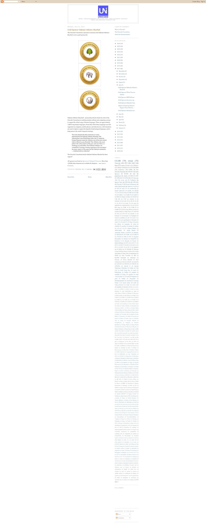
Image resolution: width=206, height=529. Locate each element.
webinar (136, 226)
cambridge (134, 427)
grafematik (134, 448)
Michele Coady (127, 360)
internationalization (119, 280)
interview (117, 456)
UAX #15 (118, 404)
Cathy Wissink (125, 306)
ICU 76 (116, 337)
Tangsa (123, 398)
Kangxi (116, 347)
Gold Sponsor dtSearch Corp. (126, 103)
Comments (120, 518)
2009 (118, 151)
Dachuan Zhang (135, 308)
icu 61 (135, 452)
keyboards (128, 456)
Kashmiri (123, 347)
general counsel (120, 448)
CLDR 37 (120, 195)
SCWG (116, 387)
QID (137, 381)
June (120, 114)
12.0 (135, 205)
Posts (119, 514)
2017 (118, 68)
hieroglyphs (117, 452)
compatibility (133, 431)
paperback (118, 176)
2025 (118, 46)
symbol (116, 475)
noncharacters (118, 461)
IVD (131, 176)
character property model (120, 429)
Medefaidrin (119, 360)
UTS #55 (129, 410)
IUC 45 (129, 247)
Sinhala (121, 391)
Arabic (126, 176)
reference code (118, 467)
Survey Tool (118, 182)
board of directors (131, 184)
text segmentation (134, 475)
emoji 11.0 (117, 222)
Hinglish (121, 329)
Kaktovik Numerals (132, 345)
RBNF (123, 383)
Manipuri (123, 358)
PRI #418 (136, 377)
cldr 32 (129, 218)
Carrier (118, 306)
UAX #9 (134, 197)
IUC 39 (122, 339)
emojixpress (127, 442)
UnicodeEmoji (120, 417)
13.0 (118, 228)
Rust (129, 197)
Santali (123, 389)
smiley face (133, 469)
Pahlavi (126, 379)
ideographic (133, 278)
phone (121, 463)
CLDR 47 (134, 299)
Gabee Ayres (129, 318)
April (120, 120)
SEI (118, 188)
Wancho (123, 419)
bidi (134, 174)
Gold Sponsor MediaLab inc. (126, 110)
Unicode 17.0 (134, 412)
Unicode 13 (127, 216)
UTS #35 (117, 410)
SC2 (136, 385)
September (122, 79)
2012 (118, 143)
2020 (118, 60)
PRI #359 (135, 375)
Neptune (131, 366)
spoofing (124, 226)
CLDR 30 (136, 234)
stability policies (119, 473)
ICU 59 (124, 331)
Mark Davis (128, 211)
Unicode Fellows (119, 414)
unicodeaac (133, 477)
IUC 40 (127, 339)
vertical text (125, 205)
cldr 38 (126, 201)
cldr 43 (117, 186)
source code (135, 285)
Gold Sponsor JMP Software (126, 97)
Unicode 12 (133, 199)
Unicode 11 (133, 213)
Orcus (117, 375)
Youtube (135, 421)
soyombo (117, 471)
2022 (118, 55)
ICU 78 (122, 337)
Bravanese (136, 293)
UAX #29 (136, 211)
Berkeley (136, 232)
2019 (118, 63)
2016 (118, 131)
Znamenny (126, 423)
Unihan (131, 268)
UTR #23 (135, 408)
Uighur (135, 410)
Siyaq (126, 391)
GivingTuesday (118, 322)
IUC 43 (123, 247)
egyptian (131, 274)
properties (127, 224)
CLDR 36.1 (127, 299)
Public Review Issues (129, 381)
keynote (136, 222)
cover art (124, 180)
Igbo (116, 341)
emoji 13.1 (122, 276)
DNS (128, 308)
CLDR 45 (133, 207)
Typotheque (129, 402)
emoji (130, 160)
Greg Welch (129, 209)
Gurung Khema (125, 324)
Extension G (118, 241)
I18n (135, 209)
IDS (137, 337)
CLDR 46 (117, 209)
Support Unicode (132, 394)
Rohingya (125, 385)
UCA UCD (131, 404)
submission (127, 473)
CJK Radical (127, 295)
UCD (137, 404)
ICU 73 (117, 245)
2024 (118, 49)
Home (90, 177)
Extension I (122, 316)
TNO (129, 396)
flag (137, 444)
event (128, 276)
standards (119, 287)
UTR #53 (134, 264)
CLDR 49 (123, 301)
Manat (117, 358)
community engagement (120, 431)
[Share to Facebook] (103, 169)
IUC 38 (129, 245)
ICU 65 (116, 333)
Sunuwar (117, 259)
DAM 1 (122, 308)
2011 (118, 145)
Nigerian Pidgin (128, 368)
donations (131, 438)
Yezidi (128, 421)
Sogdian (131, 391)
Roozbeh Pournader (120, 257)
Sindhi (116, 391)
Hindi (116, 329)
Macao (116, 356)
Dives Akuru (135, 310)
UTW (124, 199)
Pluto (121, 381)
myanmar (134, 459)
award (134, 270)
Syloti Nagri (123, 396)
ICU (126, 163)
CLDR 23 (134, 295)
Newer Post (71, 177)
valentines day (118, 479)
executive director (119, 444)
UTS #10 (127, 182)
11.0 (131, 205)
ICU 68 (133, 333)
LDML (131, 170)
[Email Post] (94, 169)
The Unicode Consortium (122, 32)
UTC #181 (121, 408)
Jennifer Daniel (119, 211)
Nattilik (133, 364)
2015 (118, 134)
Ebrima (128, 312)
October (121, 77)
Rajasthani (130, 383)
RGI (135, 255)
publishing (126, 465)
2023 (118, 52)
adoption (134, 216)
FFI (123, 209)
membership (133, 188)
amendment (117, 425)
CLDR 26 (130, 192)
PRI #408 (130, 377)
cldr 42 (121, 203)
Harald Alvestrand (120, 326)
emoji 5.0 (125, 222)
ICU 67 (127, 333)
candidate (117, 274)
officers (119, 224)
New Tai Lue (119, 368)
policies (136, 463)
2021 (118, 57)
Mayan (123, 197)
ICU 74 (130, 335)
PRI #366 (123, 377)
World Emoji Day (125, 270)
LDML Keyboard (121, 352)
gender (127, 446)
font (117, 446)
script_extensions (119, 285)
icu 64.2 (117, 454)
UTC (137, 176)
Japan (116, 343)
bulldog (126, 272)
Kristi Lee (121, 249)
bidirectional (118, 272)
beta (116, 165)
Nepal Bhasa (124, 366)
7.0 (134, 186)
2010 (118, 148)
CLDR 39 (128, 195)
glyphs (127, 448)
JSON (135, 341)
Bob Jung (117, 207)
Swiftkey (117, 396)
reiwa (134, 224)
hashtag (128, 450)
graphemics (117, 450)
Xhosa (123, 421)
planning (126, 463)
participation (130, 461)
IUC (129, 165)
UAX (123, 262)
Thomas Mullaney (119, 400)
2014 (118, 137)
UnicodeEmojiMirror (131, 417)
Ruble (131, 385)
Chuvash (117, 308)
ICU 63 (129, 331)
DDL (125, 236)
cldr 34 (116, 220)
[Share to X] (101, 169)
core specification (125, 220)
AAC (133, 163)
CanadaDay (124, 304)
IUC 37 (123, 245)
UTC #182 (128, 408)
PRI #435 (119, 379)
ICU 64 (135, 331)
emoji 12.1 (126, 440)
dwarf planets (118, 440)
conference (121, 170)
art (129, 425)
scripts (128, 285)
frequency (134, 276)
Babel (124, 293)
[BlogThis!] (99, 169)
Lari (116, 354)
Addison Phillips (131, 228)
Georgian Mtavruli (131, 320)
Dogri (117, 312)
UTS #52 (123, 410)
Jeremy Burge (131, 343)
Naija (131, 362)
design (124, 274)
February (121, 125)
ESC (130, 236)
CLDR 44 (135, 195)
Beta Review (120, 234)
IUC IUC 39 (134, 339)
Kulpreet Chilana (134, 350)
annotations (124, 425)
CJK (125, 192)
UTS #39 (135, 182)
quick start (133, 465)
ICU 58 (118, 331)
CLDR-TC (136, 301)
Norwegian (134, 371)
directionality (128, 435)
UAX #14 (136, 402)
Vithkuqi (117, 419)
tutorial (130, 226)
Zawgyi (120, 423)
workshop (131, 479)
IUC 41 (135, 245)
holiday (123, 278)
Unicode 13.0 (118, 201)
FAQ (129, 316)
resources (134, 467)
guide (123, 450)
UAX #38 (136, 262)
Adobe (132, 289)
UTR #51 (135, 165)
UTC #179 (132, 406)
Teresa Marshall (127, 259)
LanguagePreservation (132, 352)
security (129, 190)
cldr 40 (132, 201)
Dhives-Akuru (127, 310)
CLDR (118, 160)
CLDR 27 (123, 297)
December (122, 71)
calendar (134, 272)
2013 (118, 140)
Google (134, 241)
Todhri (126, 400)
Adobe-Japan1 (118, 230)
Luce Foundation (132, 354)
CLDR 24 (128, 234)
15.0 (133, 287)
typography (125, 477)
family (126, 444)
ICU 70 (119, 335)
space (123, 471)
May (120, 117)
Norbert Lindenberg (124, 371)
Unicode (117, 163)
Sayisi (128, 389)
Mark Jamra (129, 358)
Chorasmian (134, 306)
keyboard (129, 280)
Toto (116, 402)
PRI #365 (117, 377)
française (122, 446)
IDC (134, 337)
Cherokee (119, 236)
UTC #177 (125, 406)
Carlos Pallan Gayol (133, 304)
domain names (123, 438)
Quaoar (118, 383)
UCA (118, 213)
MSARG (129, 249)
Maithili (122, 356)
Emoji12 (133, 314)
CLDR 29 (136, 297)
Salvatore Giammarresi (133, 387)
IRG (117, 339)
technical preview (124, 475)
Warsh (128, 419)
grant (116, 278)
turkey (118, 477)
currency (135, 433)
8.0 (137, 186)
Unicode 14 (120, 184)
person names (126, 283)
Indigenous (121, 341)
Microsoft (131, 251)
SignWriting (134, 389)
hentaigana (134, 450)
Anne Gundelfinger (126, 291)
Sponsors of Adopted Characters (92, 161)
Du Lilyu (123, 312)
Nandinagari (133, 253)
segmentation (118, 469)
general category (134, 446)
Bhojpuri (130, 293)
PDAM (116, 255)
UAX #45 (125, 404)
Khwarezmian (118, 350)
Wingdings (117, 421)
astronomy (134, 425)
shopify (125, 469)
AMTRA (122, 289)
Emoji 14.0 (118, 314)
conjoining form (118, 433)
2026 (118, 43)
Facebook (134, 316)
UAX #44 (119, 264)
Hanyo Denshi (135, 324)
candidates (122, 218)
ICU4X (126, 174)
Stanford (136, 391)
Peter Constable (126, 255)
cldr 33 (135, 218)
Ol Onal (136, 373)
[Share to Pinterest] (105, 169)
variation (125, 479)
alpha (123, 165)
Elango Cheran (135, 312)
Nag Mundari (124, 362)
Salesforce (133, 257)
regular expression (120, 190)
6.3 (117, 289)
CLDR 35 (125, 207)
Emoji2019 (133, 239)
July (120, 85)
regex (135, 203)
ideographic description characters (129, 454)
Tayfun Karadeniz (132, 398)
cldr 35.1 (135, 429)
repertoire (117, 205)
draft (136, 438)
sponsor (134, 471)
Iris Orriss (129, 341)
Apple (135, 291)
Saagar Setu (123, 387)
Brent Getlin (119, 295)
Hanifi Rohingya (119, 243)
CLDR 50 (130, 301)
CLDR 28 (130, 297)
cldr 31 (129, 429)
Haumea (135, 326)
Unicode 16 (125, 412)
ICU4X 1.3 (128, 337)
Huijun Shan (128, 329)
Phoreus (116, 381)
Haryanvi (129, 326)
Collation (133, 180)
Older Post (109, 177)
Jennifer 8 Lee (122, 343)
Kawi (129, 347)
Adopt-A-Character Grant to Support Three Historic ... (126, 107)
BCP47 (129, 232)
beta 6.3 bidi (118, 427)
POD (137, 167)
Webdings (134, 419)
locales (123, 186)
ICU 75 (135, 335)
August (121, 82)
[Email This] (97, 169)
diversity (134, 220)
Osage (122, 375)
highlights (124, 452)
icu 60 (130, 452)
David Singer (119, 310)
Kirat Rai (125, 350)
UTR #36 (126, 264)
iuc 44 (122, 456)
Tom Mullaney (133, 400)
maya (121, 459)
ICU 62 (128, 243)
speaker (128, 471)
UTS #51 (130, 172)
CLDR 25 (117, 297)
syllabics (135, 473)
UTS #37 (124, 213)
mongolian (127, 459)
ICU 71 (124, 335)
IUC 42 (117, 247)
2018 (118, 66)
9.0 (132, 167)
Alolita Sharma (131, 230)
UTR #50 (117, 199)
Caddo (117, 304)
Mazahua (136, 358)
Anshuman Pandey (120, 232)
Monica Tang (135, 360)
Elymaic (126, 239)
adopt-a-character (123, 167)
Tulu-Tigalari (122, 402)
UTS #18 (120, 178)
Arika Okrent (118, 293)
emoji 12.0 (124, 188)
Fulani (121, 318)
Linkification (122, 354)
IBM (137, 329)
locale (116, 459)
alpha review (134, 423)
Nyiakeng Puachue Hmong (121, 373)
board (116, 218)
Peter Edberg (133, 379)
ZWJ (116, 423)
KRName (124, 345)
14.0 (123, 228)
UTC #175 (118, 406)
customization (118, 435)
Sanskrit (118, 389)
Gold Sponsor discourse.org (126, 100)
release (127, 467)
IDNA (118, 197)
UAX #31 (129, 262)
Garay (121, 320)
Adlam (127, 289)
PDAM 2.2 (128, 375)
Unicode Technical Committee (131, 414)
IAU (134, 329)
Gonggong (128, 322)
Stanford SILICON (121, 394)
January (121, 128)
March (121, 122)
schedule (117, 226)
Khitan (134, 347)
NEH (118, 362)
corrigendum (127, 433)
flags (131, 222)
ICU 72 (134, 243)
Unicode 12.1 (118, 216)
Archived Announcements (122, 34)
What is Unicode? (120, 29)
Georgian (127, 241)
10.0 (120, 192)
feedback (132, 444)
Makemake (128, 356)
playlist (131, 463)
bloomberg (126, 427)
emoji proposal (118, 442)
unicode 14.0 (127, 287)
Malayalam (135, 356)
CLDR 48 (117, 301)
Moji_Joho (125, 253)
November (122, 74)
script (134, 283)
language (135, 456)
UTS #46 (128, 178)
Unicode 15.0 (118, 412)
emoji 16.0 (134, 440)
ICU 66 (122, 333)
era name (134, 442)
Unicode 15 (127, 266)
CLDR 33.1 (119, 299)
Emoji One (126, 314)
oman (124, 461)
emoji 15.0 (128, 203)
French (116, 318)
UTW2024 (117, 266)
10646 (129, 186)
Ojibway (131, 373)
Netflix (136, 366)
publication (119, 465)
